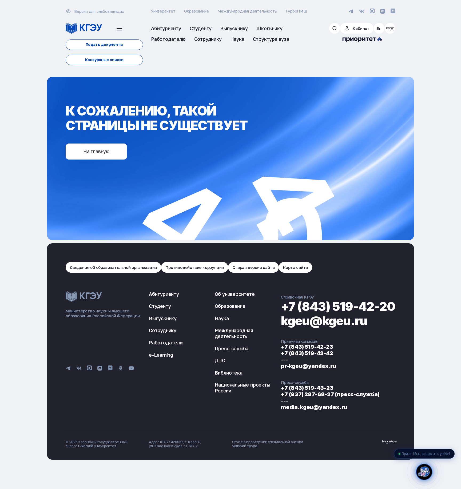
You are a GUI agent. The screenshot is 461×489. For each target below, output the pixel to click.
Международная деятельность (247, 11)
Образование (196, 11)
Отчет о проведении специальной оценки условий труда (267, 444)
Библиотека (229, 373)
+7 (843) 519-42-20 (338, 306)
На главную (96, 151)
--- (284, 359)
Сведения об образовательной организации (113, 267)
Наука (222, 318)
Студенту (160, 306)
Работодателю (166, 342)
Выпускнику (163, 318)
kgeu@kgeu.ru (324, 320)
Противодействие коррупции (194, 267)
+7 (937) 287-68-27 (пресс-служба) (330, 394)
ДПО (220, 360)
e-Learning (161, 355)
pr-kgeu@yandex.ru (308, 366)
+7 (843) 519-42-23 (307, 347)
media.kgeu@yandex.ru (314, 407)
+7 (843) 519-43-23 (307, 388)
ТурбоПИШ (296, 11)
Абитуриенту (164, 294)
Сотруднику (162, 330)
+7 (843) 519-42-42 (307, 353)
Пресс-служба (232, 348)
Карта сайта (295, 267)
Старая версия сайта (253, 267)
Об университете (235, 294)
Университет (163, 11)
